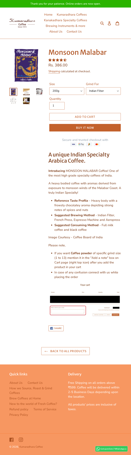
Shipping (54, 71)
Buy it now (85, 127)
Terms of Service (44, 409)
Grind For (92, 84)
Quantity (55, 99)
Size (52, 84)
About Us (16, 383)
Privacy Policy (18, 415)
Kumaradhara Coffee (31, 446)
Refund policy (18, 409)
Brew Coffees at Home (25, 398)
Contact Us (35, 383)
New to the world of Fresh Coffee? (33, 404)
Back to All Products (68, 351)
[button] (57, 60)
